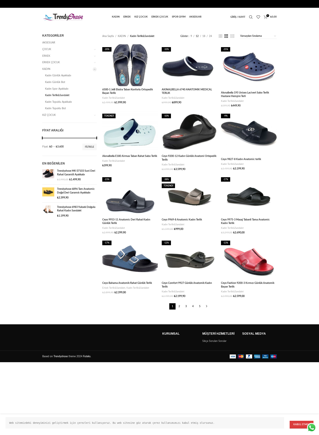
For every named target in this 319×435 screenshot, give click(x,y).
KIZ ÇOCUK (49, 115)
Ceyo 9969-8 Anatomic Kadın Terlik (182, 219)
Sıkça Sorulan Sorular (214, 341)
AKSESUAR (48, 42)
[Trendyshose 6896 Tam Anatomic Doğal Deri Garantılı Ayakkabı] (48, 193)
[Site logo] (62, 17)
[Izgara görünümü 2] (220, 36)
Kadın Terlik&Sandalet (57, 95)
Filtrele (89, 147)
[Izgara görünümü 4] (232, 36)
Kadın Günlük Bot (55, 82)
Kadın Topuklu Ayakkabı (58, 102)
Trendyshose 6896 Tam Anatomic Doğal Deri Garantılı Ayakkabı (76, 191)
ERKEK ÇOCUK (51, 62)
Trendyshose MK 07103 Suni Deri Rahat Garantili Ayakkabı (76, 173)
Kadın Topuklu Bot (55, 108)
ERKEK (46, 56)
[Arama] (251, 17)
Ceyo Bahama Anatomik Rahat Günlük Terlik (127, 283)
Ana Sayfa (108, 36)
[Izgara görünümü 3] (226, 36)
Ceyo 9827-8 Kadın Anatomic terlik (241, 159)
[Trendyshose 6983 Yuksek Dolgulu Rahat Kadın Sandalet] (48, 211)
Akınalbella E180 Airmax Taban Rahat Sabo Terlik (129, 156)
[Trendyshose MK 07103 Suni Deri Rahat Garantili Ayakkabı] (48, 175)
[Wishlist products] (258, 17)
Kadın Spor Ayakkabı (56, 89)
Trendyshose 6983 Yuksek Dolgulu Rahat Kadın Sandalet (76, 209)
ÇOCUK (46, 49)
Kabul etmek (301, 424)
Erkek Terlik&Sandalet (113, 288)
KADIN (46, 69)
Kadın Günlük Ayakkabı (58, 75)
